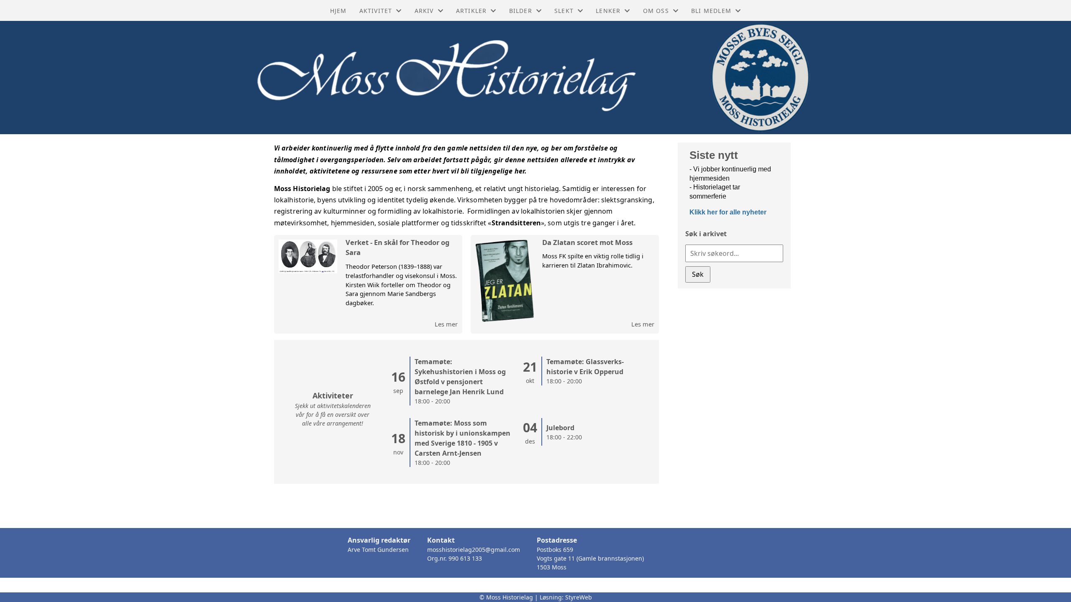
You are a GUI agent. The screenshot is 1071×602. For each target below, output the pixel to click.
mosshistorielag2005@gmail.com (473, 550)
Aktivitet (375, 11)
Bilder (520, 11)
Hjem (338, 11)
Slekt (564, 11)
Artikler (471, 11)
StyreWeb (578, 597)
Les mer (446, 324)
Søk (698, 274)
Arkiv (424, 11)
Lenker (608, 11)
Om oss (656, 11)
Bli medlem (711, 11)
